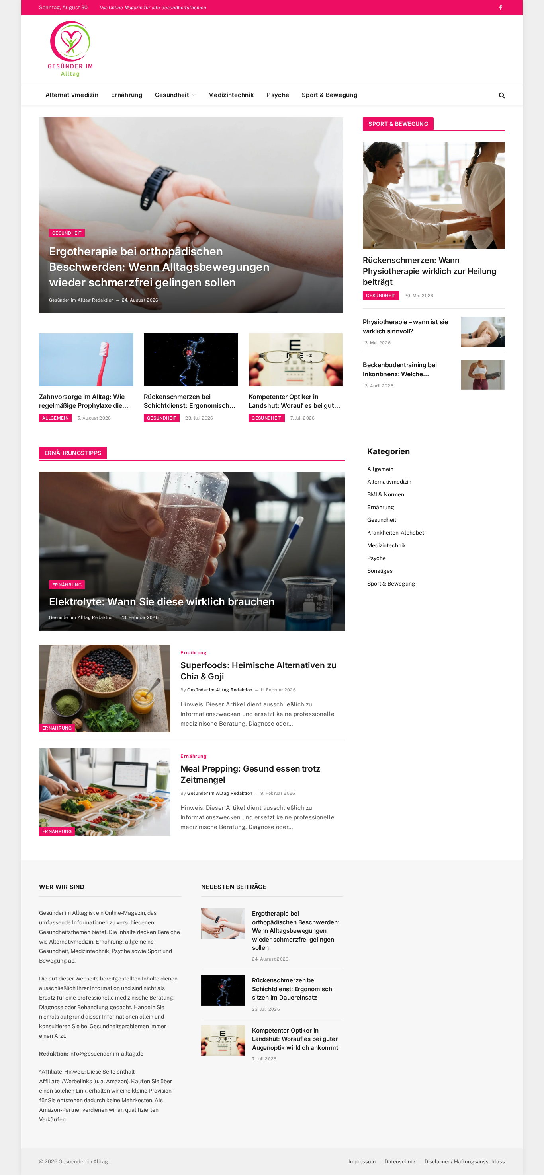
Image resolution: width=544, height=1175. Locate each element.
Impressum (362, 1162)
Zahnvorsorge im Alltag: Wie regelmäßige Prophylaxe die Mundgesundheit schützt (82, 401)
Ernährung (126, 95)
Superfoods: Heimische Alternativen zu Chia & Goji (258, 671)
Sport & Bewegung (329, 95)
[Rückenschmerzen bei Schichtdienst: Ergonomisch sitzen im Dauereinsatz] (191, 359)
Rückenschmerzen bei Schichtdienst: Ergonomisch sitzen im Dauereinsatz (186, 401)
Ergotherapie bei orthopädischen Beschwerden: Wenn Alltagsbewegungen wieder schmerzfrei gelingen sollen (159, 267)
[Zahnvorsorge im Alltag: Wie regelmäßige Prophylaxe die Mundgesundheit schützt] (86, 359)
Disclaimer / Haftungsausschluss (465, 1162)
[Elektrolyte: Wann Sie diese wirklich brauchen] (192, 551)
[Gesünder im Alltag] (70, 50)
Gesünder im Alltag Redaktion (81, 300)
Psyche (278, 95)
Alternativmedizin (71, 95)
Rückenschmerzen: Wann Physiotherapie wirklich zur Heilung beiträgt (430, 270)
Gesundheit (172, 95)
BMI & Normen (385, 494)
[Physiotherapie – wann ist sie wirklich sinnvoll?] (483, 332)
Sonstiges (380, 571)
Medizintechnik (231, 95)
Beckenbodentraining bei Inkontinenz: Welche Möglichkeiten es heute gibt (403, 370)
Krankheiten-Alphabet (395, 532)
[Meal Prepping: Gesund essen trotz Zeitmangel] (104, 792)
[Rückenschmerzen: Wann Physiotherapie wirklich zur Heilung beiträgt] (434, 195)
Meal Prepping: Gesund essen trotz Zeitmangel (250, 774)
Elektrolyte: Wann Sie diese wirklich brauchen (162, 601)
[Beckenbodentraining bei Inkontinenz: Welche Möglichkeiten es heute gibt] (483, 375)
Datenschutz (400, 1162)
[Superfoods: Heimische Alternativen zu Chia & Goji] (104, 688)
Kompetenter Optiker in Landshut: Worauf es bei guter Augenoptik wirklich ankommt (294, 401)
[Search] (501, 95)
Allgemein (55, 418)
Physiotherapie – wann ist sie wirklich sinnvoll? (405, 326)
